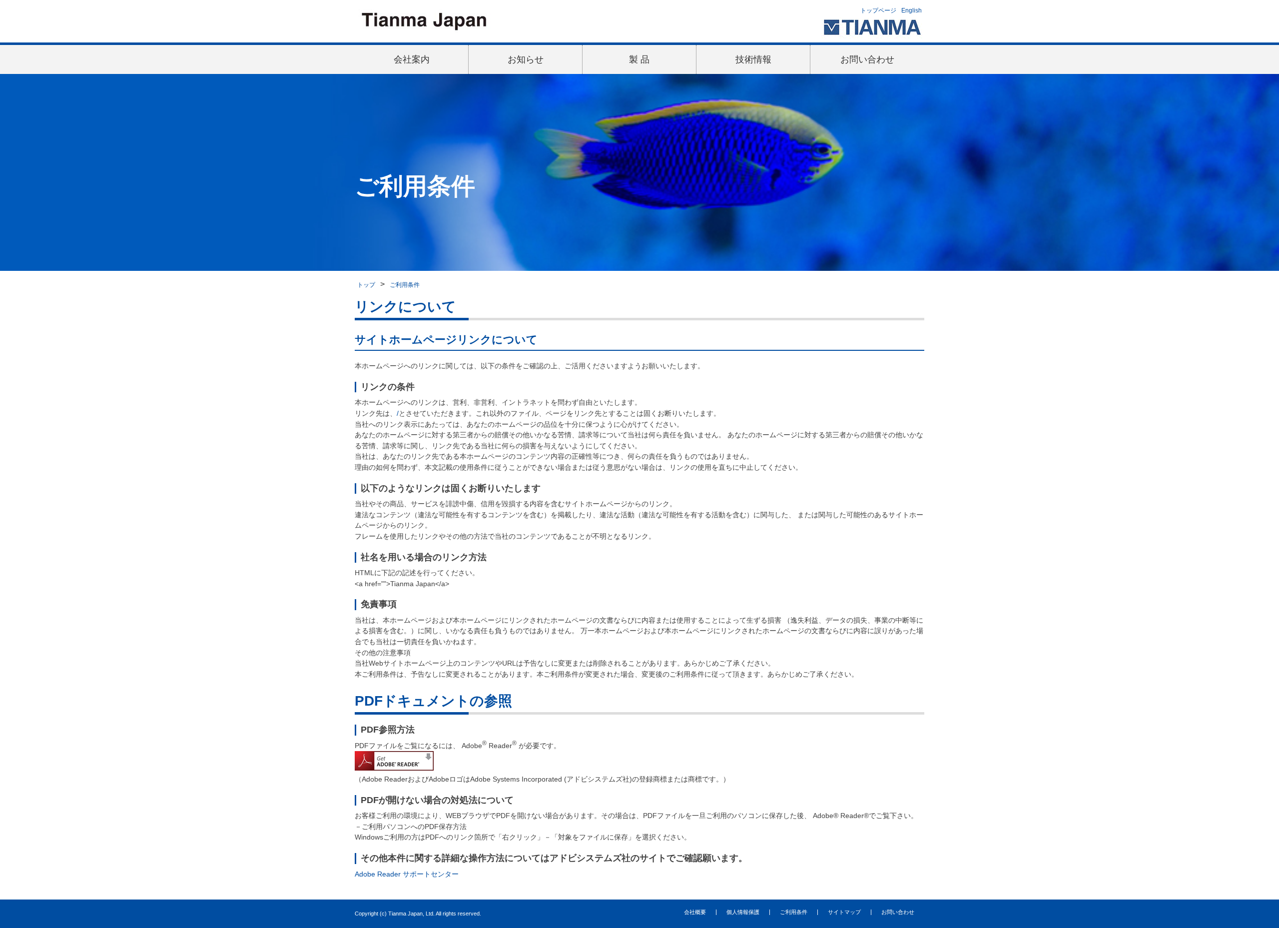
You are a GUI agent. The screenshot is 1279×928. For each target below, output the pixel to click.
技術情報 (753, 59)
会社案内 (412, 59)
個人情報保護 (742, 912)
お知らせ (526, 59)
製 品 (639, 59)
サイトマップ (844, 912)
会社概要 (695, 912)
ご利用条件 (405, 284)
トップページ (878, 10)
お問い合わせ (867, 59)
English (911, 10)
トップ (366, 284)
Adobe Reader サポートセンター (407, 874)
